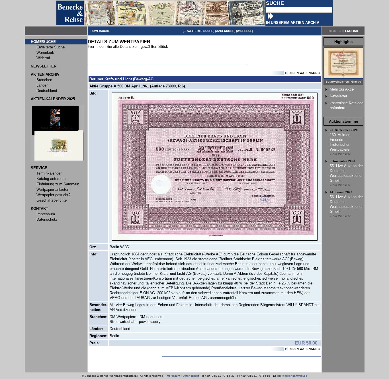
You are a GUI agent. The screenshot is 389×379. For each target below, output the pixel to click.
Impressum (173, 375)
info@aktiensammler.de (292, 375)
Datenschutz (191, 375)
